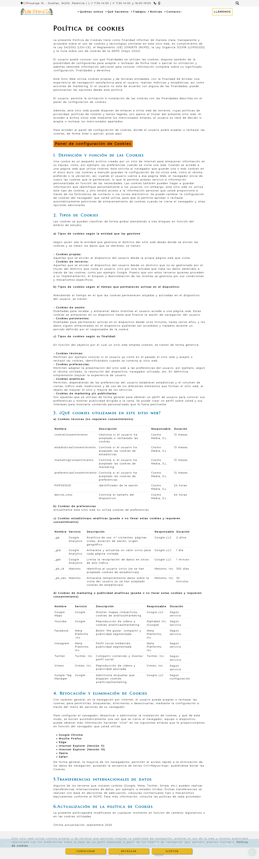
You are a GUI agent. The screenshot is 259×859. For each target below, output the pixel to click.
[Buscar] (237, 3)
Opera (63, 753)
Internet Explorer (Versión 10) (82, 749)
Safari (63, 756)
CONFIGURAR (85, 851)
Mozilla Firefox (70, 738)
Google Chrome (71, 734)
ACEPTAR (172, 851)
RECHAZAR (129, 851)
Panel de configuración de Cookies (93, 144)
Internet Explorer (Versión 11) (82, 745)
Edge (63, 742)
